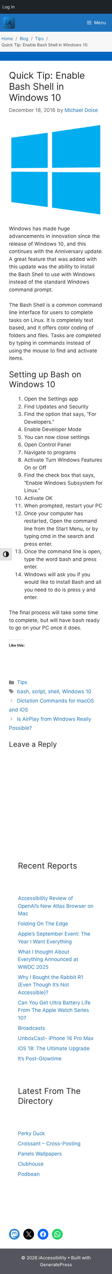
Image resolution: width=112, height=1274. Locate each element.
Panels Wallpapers (40, 1154)
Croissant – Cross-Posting (49, 1144)
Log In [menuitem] (8, 6)
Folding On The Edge (43, 924)
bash (23, 691)
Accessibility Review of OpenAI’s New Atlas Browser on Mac (55, 905)
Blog (24, 38)
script (38, 691)
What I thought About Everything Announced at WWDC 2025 (48, 959)
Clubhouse (31, 1164)
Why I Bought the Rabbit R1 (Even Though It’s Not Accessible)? (50, 984)
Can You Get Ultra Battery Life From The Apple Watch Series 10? (54, 1010)
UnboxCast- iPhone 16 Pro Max (55, 1038)
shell (53, 691)
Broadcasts (31, 1028)
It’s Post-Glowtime (40, 1059)
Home (7, 38)
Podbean (29, 1174)
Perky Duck (31, 1133)
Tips (39, 38)
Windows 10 (76, 691)
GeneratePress (56, 1264)
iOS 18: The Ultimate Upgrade (54, 1048)
